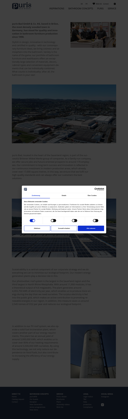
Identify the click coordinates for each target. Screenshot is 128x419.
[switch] (53, 220)
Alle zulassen (91, 228)
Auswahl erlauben (64, 228)
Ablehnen (37, 228)
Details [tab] (64, 195)
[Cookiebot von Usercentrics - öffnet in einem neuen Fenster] (96, 189)
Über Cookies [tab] (92, 195)
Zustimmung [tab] (36, 195)
